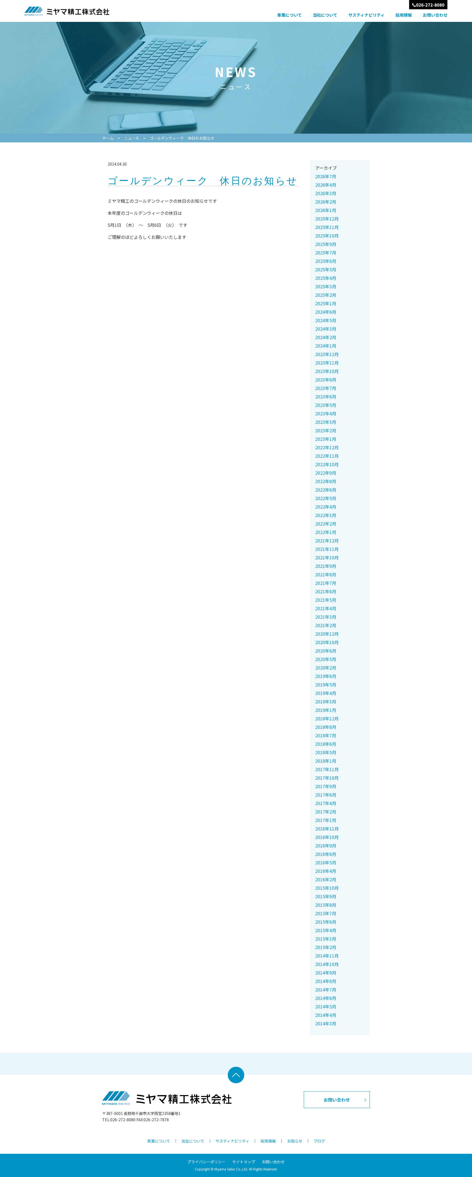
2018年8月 (325, 727)
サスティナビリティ (366, 15)
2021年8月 (325, 574)
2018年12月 (327, 718)
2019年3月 (325, 701)
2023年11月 (327, 362)
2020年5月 (325, 659)
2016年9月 (325, 845)
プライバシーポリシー (206, 1161)
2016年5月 (325, 862)
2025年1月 (325, 303)
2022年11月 (327, 456)
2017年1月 (325, 820)
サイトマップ (243, 1161)
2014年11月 (327, 955)
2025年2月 (325, 295)
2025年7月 (325, 252)
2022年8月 (325, 481)
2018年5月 (325, 752)
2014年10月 (327, 964)
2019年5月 (325, 684)
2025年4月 (325, 278)
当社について (325, 15)
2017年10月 (327, 777)
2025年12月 (327, 218)
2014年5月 (325, 1006)
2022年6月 (325, 489)
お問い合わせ (435, 15)
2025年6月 (325, 261)
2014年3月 (325, 1023)
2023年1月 (325, 439)
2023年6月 (325, 396)
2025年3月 (325, 286)
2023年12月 (327, 354)
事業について (289, 15)
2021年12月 (327, 540)
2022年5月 (325, 498)
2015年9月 (325, 896)
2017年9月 (325, 786)
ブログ (319, 1141)
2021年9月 (325, 566)
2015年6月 (325, 921)
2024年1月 (325, 345)
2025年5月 (325, 269)
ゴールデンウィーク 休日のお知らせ (181, 138)
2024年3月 (325, 328)
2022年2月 (325, 523)
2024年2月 (325, 337)
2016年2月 (325, 879)
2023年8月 (325, 379)
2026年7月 (325, 176)
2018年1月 (325, 761)
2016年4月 (325, 871)
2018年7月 (325, 735)
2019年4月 (325, 693)
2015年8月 (325, 905)
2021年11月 (327, 549)
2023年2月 (325, 430)
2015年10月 (327, 888)
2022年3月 (325, 515)
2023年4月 (325, 413)
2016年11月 (327, 828)
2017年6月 (325, 794)
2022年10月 (327, 464)
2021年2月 (325, 625)
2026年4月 (325, 184)
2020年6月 (325, 650)
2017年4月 (325, 803)
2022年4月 (325, 506)
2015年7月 (325, 913)
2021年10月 (327, 557)
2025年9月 (325, 244)
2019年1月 (325, 710)
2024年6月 (325, 312)
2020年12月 (327, 633)
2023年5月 (325, 405)
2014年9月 (325, 972)
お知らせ (294, 1141)
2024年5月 (325, 320)
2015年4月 (325, 930)
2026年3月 (325, 193)
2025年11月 (327, 227)
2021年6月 (325, 591)
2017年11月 (327, 769)
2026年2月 (325, 201)
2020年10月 (327, 642)
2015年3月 (325, 938)
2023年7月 (325, 388)
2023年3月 (325, 422)
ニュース (131, 138)
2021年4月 (325, 608)
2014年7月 (325, 989)
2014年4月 (325, 1015)
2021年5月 (325, 600)
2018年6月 (325, 744)
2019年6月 (325, 676)
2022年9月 (325, 472)
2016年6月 (325, 854)
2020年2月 (325, 667)
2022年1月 (325, 532)
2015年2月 (325, 947)
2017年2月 (325, 811)
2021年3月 (325, 617)
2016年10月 (327, 837)
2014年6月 (325, 998)
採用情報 (404, 15)
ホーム (108, 138)
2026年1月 (325, 210)
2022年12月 (327, 447)
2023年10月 (327, 371)
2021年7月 (325, 583)
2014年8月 (325, 981)
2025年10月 (327, 235)
